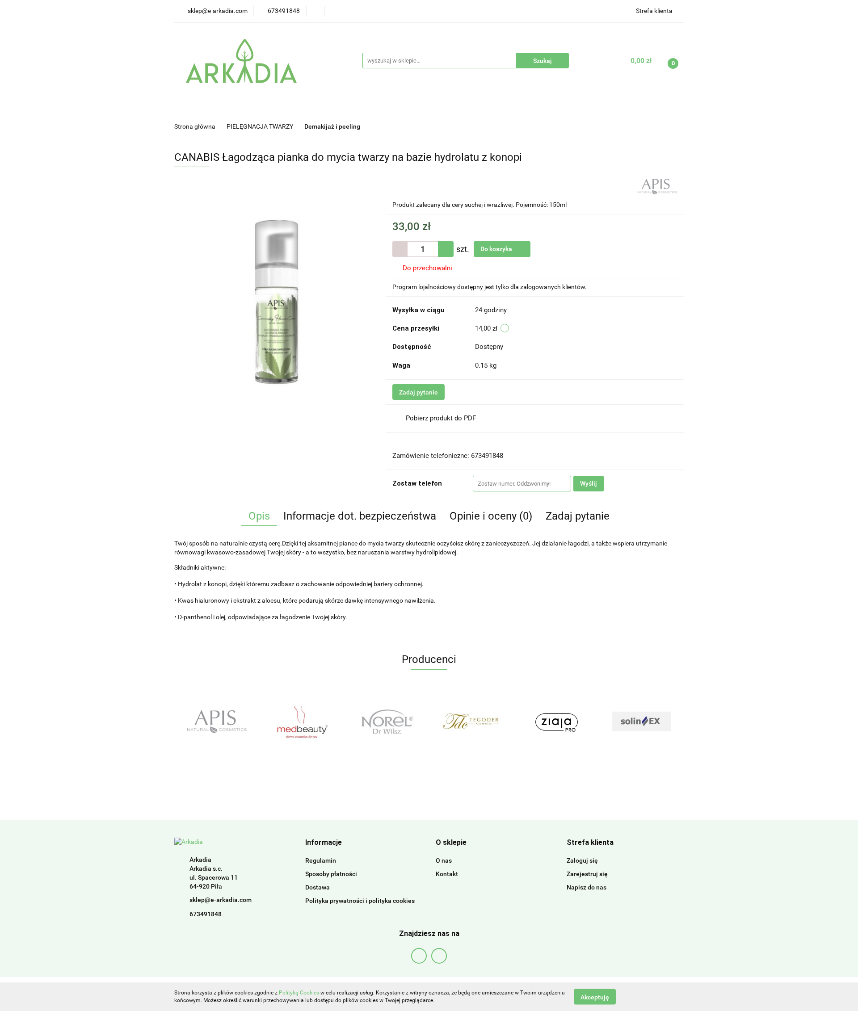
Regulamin (320, 860)
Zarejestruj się (587, 873)
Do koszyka (496, 248)
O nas (444, 860)
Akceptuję (594, 996)
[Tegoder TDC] (471, 721)
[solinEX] (641, 721)
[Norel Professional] (386, 721)
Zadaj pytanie (418, 392)
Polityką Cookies (299, 993)
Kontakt (447, 873)
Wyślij (588, 483)
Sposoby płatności (331, 873)
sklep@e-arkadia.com (220, 899)
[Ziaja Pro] (556, 721)
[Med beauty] (301, 721)
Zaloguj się (582, 860)
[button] (323, 843)
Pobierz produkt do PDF (441, 418)
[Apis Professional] (657, 185)
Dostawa (317, 887)
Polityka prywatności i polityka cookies (360, 900)
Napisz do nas (586, 887)
